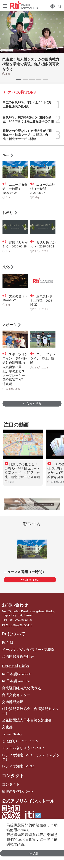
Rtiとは (8, 642)
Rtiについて (13, 633)
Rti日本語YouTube (16, 681)
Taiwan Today (12, 734)
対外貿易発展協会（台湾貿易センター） (30, 711)
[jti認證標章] (32, 817)
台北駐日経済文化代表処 (21, 688)
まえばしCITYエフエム (20, 741)
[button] (18, 79)
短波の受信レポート (18, 791)
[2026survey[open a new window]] (32, 504)
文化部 (7, 727)
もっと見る (33, 403)
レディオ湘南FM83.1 (18, 766)
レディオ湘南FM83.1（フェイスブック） (31, 757)
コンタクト (13, 775)
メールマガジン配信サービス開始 (28, 650)
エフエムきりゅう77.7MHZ (23, 748)
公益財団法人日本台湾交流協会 (27, 720)
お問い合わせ (15, 605)
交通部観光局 (12, 702)
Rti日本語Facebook (16, 674)
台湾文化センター (16, 695)
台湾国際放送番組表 (18, 656)
